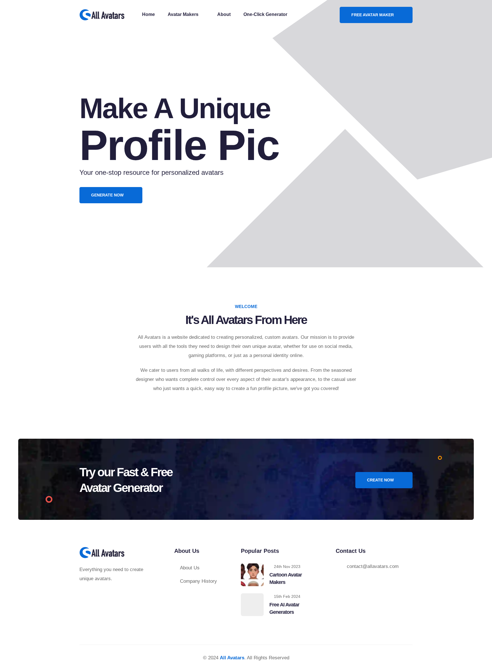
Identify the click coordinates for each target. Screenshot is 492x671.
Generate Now (108, 195)
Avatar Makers (184, 14)
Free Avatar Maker (373, 15)
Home (148, 14)
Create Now (381, 480)
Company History (198, 581)
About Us (190, 568)
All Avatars (232, 657)
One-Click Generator (265, 14)
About (224, 14)
